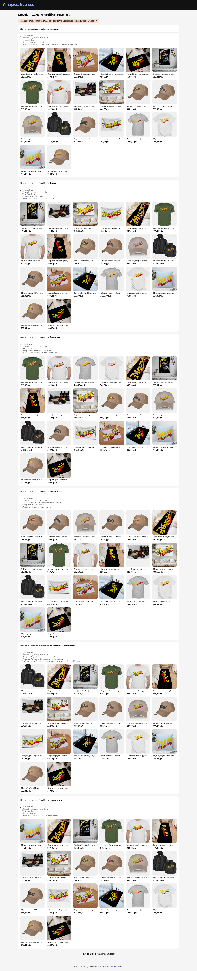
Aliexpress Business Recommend (110, 967)
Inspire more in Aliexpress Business (99, 954)
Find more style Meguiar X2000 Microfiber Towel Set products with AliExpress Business (57, 21)
